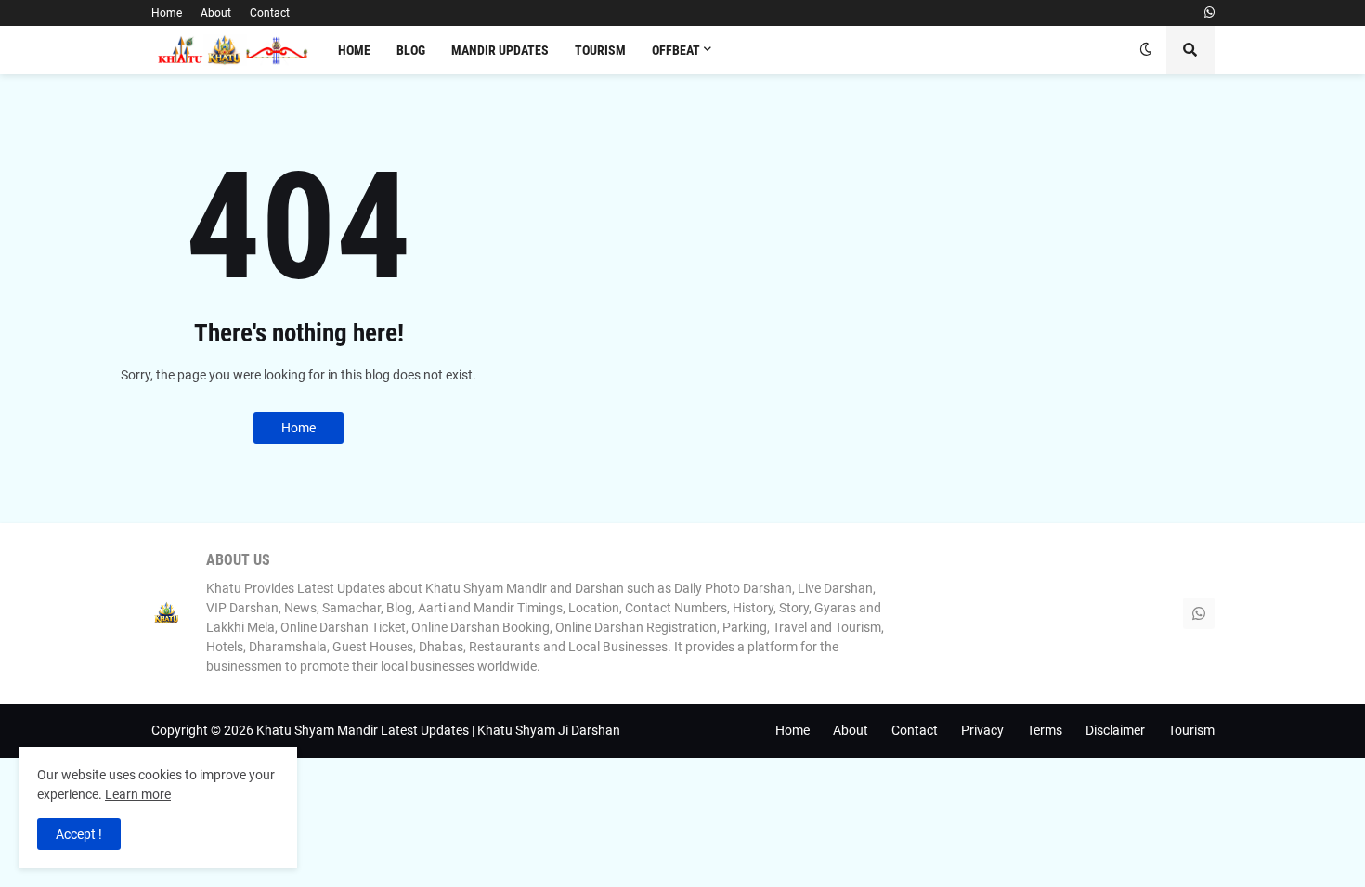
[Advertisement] (981, 236)
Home (166, 12)
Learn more (138, 794)
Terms (1044, 730)
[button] (1145, 50)
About (216, 12)
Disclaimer (1115, 730)
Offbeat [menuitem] (676, 50)
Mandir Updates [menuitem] (500, 50)
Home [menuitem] (354, 50)
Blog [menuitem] (410, 50)
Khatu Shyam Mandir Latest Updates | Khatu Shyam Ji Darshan (438, 730)
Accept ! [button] (79, 834)
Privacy (982, 730)
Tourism (1191, 730)
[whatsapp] (1209, 13)
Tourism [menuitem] (600, 50)
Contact (270, 12)
